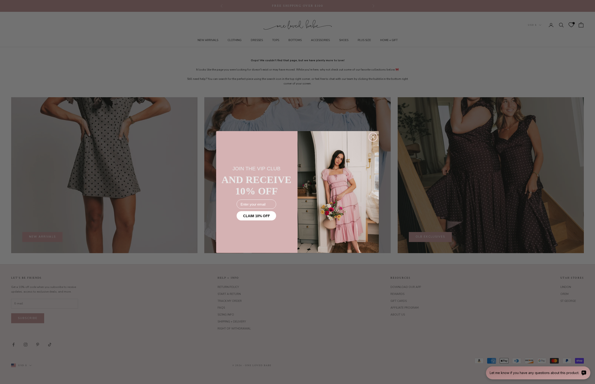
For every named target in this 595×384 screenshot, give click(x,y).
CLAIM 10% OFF (256, 216)
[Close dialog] (373, 137)
